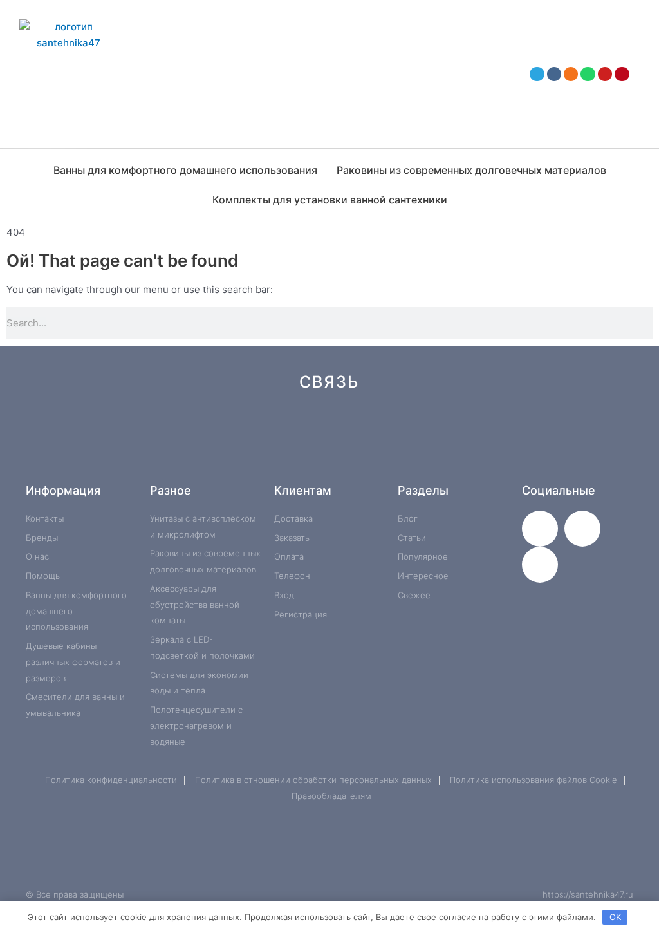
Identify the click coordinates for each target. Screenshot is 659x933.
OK (615, 917)
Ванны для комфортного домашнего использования (185, 170)
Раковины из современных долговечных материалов (471, 170)
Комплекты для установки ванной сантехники (329, 199)
